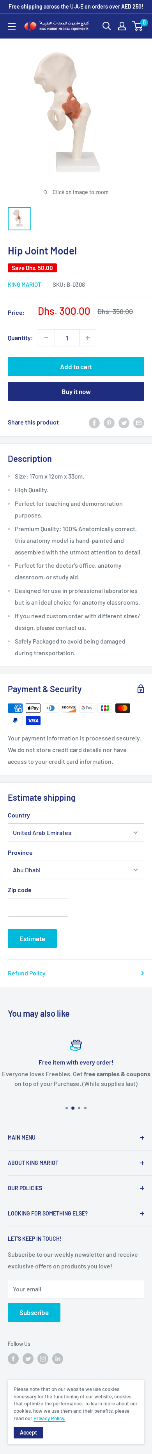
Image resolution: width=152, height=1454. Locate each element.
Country (19, 815)
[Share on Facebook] (94, 422)
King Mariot (24, 284)
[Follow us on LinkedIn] (57, 1358)
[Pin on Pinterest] (109, 422)
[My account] (122, 26)
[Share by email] (138, 422)
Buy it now (76, 391)
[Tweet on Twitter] (123, 422)
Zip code (20, 889)
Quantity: (20, 337)
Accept (28, 1432)
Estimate (32, 938)
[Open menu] (12, 26)
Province (20, 852)
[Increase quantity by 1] (88, 338)
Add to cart (76, 366)
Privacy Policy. (49, 1418)
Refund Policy (27, 973)
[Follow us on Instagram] (42, 1358)
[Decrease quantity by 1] (46, 338)
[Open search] (107, 26)
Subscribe (34, 1312)
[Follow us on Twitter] (28, 1358)
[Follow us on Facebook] (13, 1358)
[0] (138, 26)
